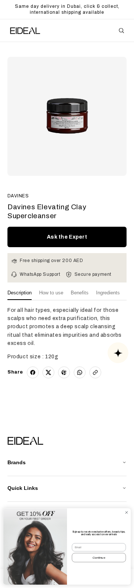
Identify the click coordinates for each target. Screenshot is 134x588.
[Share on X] (48, 372)
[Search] (121, 30)
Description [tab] (19, 292)
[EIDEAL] (24, 31)
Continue (99, 557)
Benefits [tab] (80, 292)
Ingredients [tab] (108, 292)
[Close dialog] (126, 512)
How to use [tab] (51, 292)
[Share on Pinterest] (64, 372)
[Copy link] (95, 372)
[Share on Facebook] (33, 372)
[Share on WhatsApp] (80, 372)
